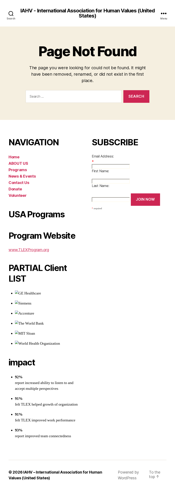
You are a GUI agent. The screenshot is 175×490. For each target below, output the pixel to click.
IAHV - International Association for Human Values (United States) (87, 13)
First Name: (100, 171)
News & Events (22, 176)
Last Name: (100, 186)
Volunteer (18, 195)
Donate (15, 189)
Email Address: (103, 156)
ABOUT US (18, 163)
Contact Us (19, 182)
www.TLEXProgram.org (29, 249)
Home (14, 157)
